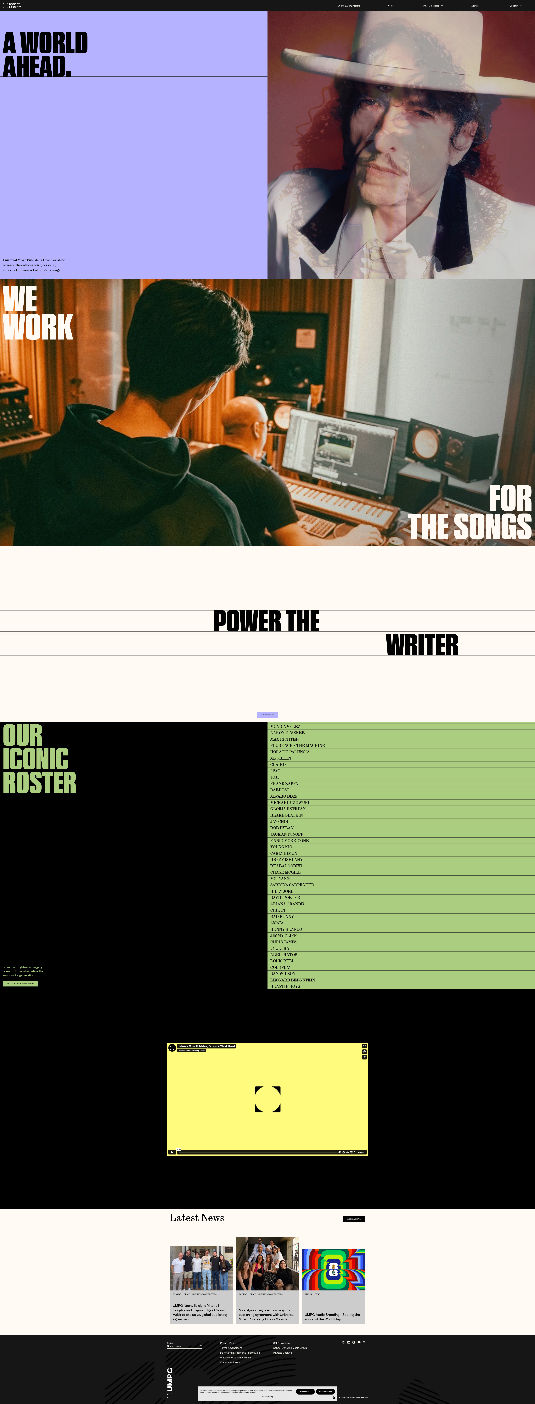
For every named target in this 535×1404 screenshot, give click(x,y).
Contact (514, 5)
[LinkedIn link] (348, 1342)
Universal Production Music (235, 1357)
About (474, 5)
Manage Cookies (282, 1352)
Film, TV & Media (430, 5)
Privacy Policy (228, 1343)
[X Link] (364, 1342)
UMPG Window (281, 1343)
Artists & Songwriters (348, 5)
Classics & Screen (230, 1362)
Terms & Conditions (231, 1347)
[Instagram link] (343, 1342)
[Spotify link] (353, 1342)
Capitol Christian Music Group (290, 1347)
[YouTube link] (359, 1342)
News (391, 5)
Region (170, 1342)
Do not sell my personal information (240, 1352)
